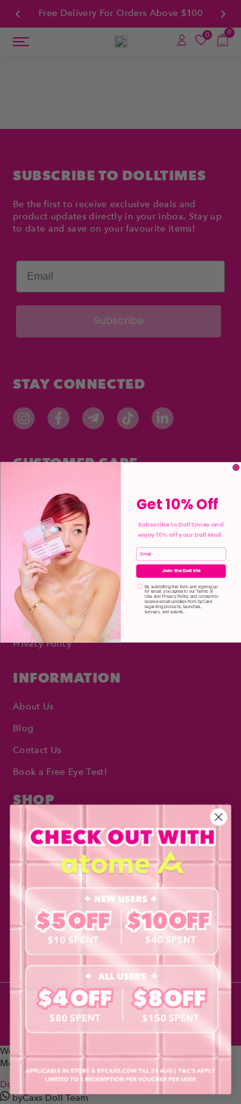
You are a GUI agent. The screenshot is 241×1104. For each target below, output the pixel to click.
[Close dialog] (236, 467)
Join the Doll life (180, 570)
